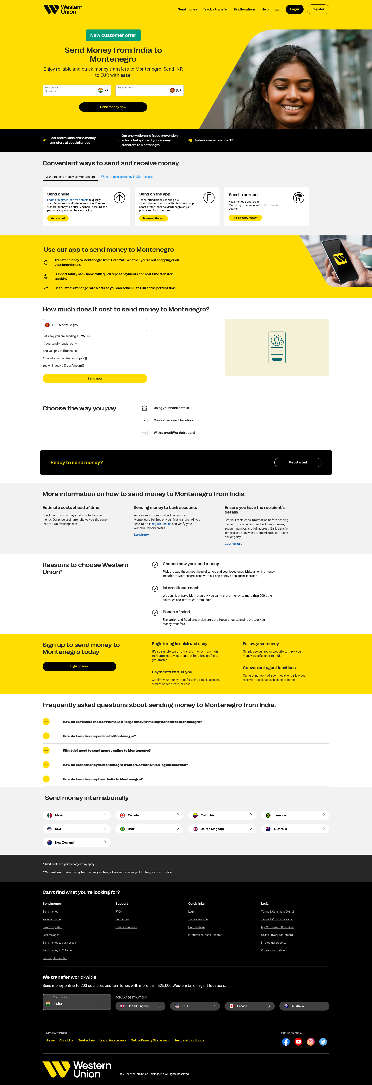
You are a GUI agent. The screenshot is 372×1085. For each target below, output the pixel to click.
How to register (52, 927)
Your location (60, 997)
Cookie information (273, 950)
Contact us (122, 919)
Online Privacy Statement (277, 935)
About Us (66, 1040)
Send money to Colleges (57, 950)
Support (121, 903)
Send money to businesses (59, 942)
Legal (265, 903)
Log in (50, 200)
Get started (58, 218)
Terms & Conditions (189, 1040)
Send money (52, 903)
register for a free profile (73, 200)
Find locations (196, 927)
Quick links (196, 903)
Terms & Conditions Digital (277, 911)
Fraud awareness (126, 927)
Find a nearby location (245, 217)
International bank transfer (205, 935)
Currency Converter (55, 958)
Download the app (153, 218)
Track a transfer (198, 919)
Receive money (52, 919)
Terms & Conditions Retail (277, 919)
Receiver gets (125, 87)
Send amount (52, 87)
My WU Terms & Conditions (277, 927)
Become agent (52, 935)
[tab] (70, 177)
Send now (94, 378)
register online (161, 524)
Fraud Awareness (112, 1040)
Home (50, 1040)
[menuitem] (63, 9)
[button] (277, 9)
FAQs (118, 911)
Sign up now (79, 666)
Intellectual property (273, 942)
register (187, 656)
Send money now (113, 107)
